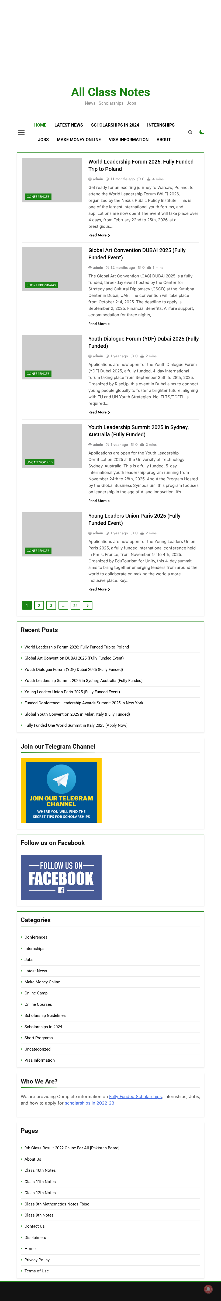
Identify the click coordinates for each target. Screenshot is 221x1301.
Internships (161, 125)
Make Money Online (79, 139)
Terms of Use (37, 1271)
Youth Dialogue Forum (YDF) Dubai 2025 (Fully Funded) (74, 669)
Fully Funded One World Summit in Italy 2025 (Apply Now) (76, 725)
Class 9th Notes (39, 1215)
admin (98, 179)
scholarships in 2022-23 (89, 1103)
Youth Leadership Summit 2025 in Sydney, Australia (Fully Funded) (84, 680)
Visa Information (129, 139)
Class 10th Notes (40, 1170)
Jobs (43, 139)
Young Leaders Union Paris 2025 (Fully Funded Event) (72, 691)
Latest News (68, 125)
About (164, 139)
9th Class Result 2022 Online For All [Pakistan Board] (72, 1148)
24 (75, 605)
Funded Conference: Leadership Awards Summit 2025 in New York (84, 703)
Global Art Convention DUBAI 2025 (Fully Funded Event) (74, 658)
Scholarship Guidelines (45, 1015)
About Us (33, 1159)
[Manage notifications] (208, 1289)
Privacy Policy (37, 1260)
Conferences (38, 196)
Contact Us (35, 1226)
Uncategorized (40, 462)
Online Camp (36, 993)
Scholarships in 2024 (115, 125)
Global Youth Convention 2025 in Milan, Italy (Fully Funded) (77, 714)
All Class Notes (110, 92)
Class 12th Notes (40, 1192)
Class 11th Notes (40, 1181)
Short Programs (41, 285)
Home (40, 125)
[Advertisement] (108, 38)
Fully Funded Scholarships (135, 1096)
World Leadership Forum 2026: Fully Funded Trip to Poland (77, 647)
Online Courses (38, 1004)
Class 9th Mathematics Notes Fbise (57, 1204)
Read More (97, 235)
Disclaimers (35, 1237)
